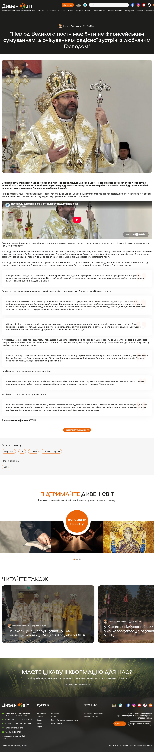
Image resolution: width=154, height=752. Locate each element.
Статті (61, 11)
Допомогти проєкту (77, 521)
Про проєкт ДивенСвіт (93, 713)
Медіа (78, 11)
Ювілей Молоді (114, 11)
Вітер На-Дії (56, 723)
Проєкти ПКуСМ (90, 717)
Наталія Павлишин (72, 26)
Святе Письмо (99, 11)
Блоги (70, 11)
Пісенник (55, 713)
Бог (5, 467)
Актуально (51, 11)
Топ (22, 451)
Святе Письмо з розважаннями (64, 720)
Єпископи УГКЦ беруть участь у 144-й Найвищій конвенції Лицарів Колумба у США (46, 632)
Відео (39, 727)
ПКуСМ (41, 11)
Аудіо (39, 723)
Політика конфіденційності (14, 746)
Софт (87, 11)
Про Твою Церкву (51, 451)
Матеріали (129, 11)
